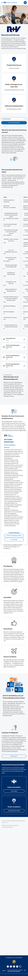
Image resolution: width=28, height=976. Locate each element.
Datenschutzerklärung (9, 445)
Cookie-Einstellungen (14, 532)
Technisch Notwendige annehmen (14, 535)
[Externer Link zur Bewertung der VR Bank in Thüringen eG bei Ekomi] (25, 970)
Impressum (7, 447)
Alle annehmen (14, 539)
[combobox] (14, 119)
